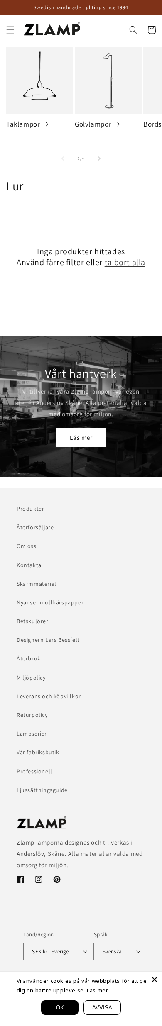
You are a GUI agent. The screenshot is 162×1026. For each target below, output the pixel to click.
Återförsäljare (35, 527)
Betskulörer (33, 621)
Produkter (30, 508)
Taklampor (23, 124)
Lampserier (32, 733)
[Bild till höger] (99, 158)
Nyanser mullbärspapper (50, 602)
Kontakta (29, 565)
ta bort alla (125, 262)
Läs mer (81, 437)
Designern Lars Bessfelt (48, 639)
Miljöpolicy (31, 677)
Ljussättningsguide (42, 790)
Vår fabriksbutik (38, 752)
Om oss (27, 546)
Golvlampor (93, 124)
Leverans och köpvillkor (49, 696)
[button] (10, 30)
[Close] (154, 979)
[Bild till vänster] (63, 158)
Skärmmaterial (36, 583)
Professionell (34, 771)
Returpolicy (32, 715)
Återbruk (29, 658)
